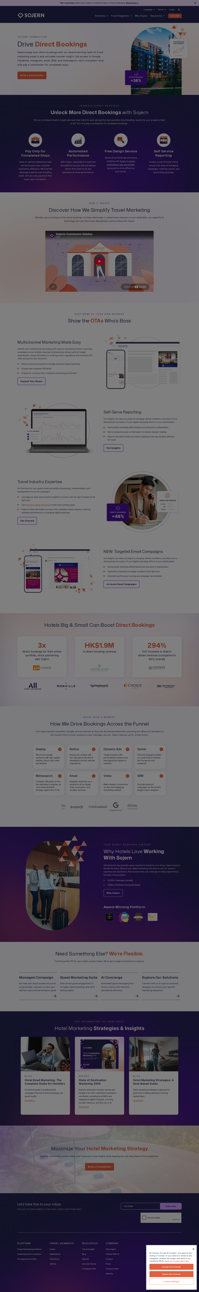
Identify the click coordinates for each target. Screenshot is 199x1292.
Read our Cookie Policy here (177, 1261)
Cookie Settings (171, 1281)
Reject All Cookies (171, 1274)
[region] (171, 1267)
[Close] (193, 1249)
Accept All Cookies (171, 1267)
